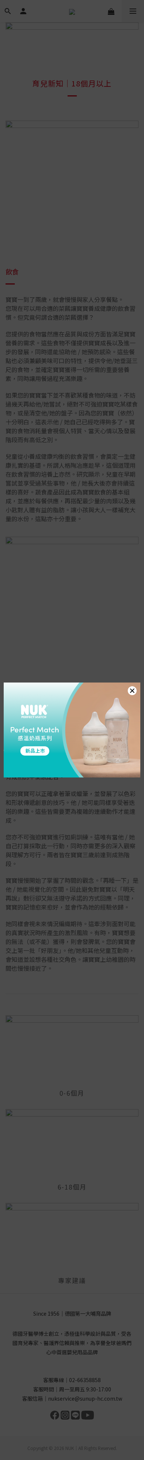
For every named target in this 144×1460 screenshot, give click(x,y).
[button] (132, 690)
